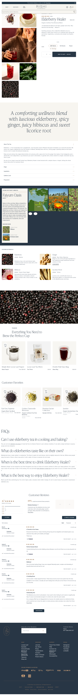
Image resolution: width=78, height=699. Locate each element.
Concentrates (25, 648)
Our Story (38, 646)
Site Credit (50, 689)
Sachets (23, 646)
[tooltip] (38, 505)
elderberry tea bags (15, 444)
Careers (37, 652)
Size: (58, 42)
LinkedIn (66, 650)
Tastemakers (39, 650)
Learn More (55, 264)
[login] (67, 7)
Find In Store (39, 656)
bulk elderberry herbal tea (44, 468)
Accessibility (53, 656)
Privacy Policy (33, 689)
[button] (30, 213)
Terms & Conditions (42, 689)
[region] (65, 504)
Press (37, 648)
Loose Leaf (24, 644)
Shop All (24, 659)
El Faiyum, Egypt (14, 236)
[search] (74, 12)
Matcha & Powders (24, 651)
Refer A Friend (39, 654)
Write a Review (70, 518)
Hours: (65, 628)
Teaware (23, 657)
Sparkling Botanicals (24, 654)
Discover (15, 7)
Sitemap (27, 689)
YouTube (66, 648)
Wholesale (52, 654)
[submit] (42, 631)
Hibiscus (12, 229)
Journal (37, 644)
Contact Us (52, 648)
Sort (63, 523)
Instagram (66, 644)
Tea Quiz (24, 7)
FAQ (50, 646)
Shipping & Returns (52, 651)
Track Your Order (54, 644)
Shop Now (48, 2)
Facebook (66, 646)
